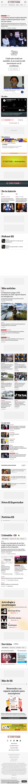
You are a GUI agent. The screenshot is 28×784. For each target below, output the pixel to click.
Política (16, 363)
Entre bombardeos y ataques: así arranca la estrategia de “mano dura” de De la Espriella (21, 569)
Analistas (3, 565)
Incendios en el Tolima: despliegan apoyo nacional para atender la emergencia (12, 114)
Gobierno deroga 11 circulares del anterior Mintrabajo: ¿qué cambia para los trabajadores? (17, 428)
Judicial (8, 15)
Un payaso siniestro (14, 434)
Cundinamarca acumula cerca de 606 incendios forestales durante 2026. (12, 299)
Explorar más (13, 613)
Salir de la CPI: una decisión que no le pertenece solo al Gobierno (5, 569)
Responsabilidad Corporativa (14, 754)
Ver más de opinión (13, 123)
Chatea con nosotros (15, 750)
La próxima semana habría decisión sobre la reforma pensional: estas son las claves (14, 19)
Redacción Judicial (19, 574)
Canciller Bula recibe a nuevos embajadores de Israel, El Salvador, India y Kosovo (20, 367)
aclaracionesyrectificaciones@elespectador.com (17, 769)
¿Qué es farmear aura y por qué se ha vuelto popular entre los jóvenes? (20, 385)
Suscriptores (12, 453)
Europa (2, 381)
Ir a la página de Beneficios (14, 718)
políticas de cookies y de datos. (13, 782)
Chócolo (12, 440)
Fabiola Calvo (10, 586)
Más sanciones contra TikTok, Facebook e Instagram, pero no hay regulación (20, 404)
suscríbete (10, 147)
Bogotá (2, 290)
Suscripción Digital (14, 747)
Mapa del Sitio (14, 743)
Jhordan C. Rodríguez (12, 28)
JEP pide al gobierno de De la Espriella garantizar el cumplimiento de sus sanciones (13, 324)
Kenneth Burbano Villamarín (13, 580)
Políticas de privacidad (14, 757)
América (16, 381)
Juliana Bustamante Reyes (8, 574)
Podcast (7, 239)
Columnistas (12, 432)
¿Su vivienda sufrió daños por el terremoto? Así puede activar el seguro (7, 200)
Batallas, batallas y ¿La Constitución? (9, 584)
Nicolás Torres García (12, 553)
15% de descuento (21, 650)
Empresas (3, 363)
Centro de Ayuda (14, 759)
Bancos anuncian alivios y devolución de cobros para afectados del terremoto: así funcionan (7, 367)
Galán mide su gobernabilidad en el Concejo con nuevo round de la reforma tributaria (12, 339)
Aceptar (24, 781)
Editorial (16, 400)
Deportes (7, 245)
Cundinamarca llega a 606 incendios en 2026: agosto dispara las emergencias (13, 295)
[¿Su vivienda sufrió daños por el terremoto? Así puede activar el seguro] (8, 207)
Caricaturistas (12, 439)
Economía (9, 330)
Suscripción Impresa (14, 745)
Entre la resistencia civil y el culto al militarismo (12, 578)
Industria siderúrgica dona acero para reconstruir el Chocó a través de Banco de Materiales (6, 404)
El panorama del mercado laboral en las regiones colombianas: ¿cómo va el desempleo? (12, 332)
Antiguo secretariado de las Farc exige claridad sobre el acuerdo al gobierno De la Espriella (13, 545)
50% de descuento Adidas (7, 650)
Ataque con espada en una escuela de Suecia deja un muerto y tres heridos (6, 385)
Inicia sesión (4, 147)
